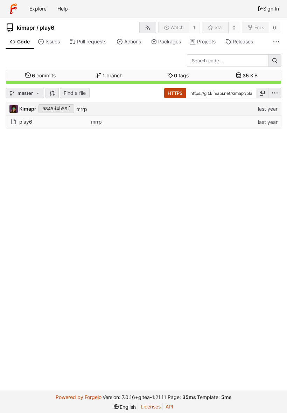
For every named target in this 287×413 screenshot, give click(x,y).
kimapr (26, 27)
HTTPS (175, 93)
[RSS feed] (147, 27)
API (169, 407)
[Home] (13, 8)
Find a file (75, 93)
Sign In (271, 9)
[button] (52, 93)
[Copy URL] (262, 93)
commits (44, 75)
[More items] (276, 42)
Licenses (151, 407)
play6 (47, 27)
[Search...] (274, 60)
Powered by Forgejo (79, 397)
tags (181, 75)
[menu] (274, 93)
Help (62, 9)
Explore (38, 9)
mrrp (81, 109)
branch (112, 75)
